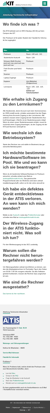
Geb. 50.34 (23, 328)
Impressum (16, 407)
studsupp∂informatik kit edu (26, 383)
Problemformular (34, 215)
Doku (13, 373)
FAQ (16, 376)
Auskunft (16, 215)
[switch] (39, 3)
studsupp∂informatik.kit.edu (13, 178)
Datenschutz (27, 407)
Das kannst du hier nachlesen (14, 294)
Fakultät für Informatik (11, 357)
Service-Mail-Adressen (11, 353)
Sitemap (22, 410)
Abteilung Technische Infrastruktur (24, 5)
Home (8, 407)
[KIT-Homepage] (8, 3)
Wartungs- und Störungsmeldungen (16, 343)
